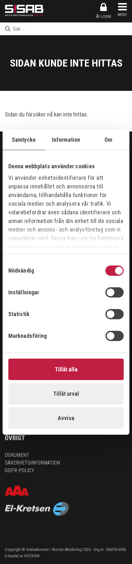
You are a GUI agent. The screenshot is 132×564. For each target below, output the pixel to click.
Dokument (17, 455)
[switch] (114, 292)
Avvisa (66, 418)
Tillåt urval (66, 393)
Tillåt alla (66, 369)
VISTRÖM (31, 555)
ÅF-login (103, 16)
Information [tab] (66, 139)
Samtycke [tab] (24, 139)
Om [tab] (108, 139)
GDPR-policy (19, 470)
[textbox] (66, 28)
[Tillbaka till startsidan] (24, 10)
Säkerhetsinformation (32, 463)
